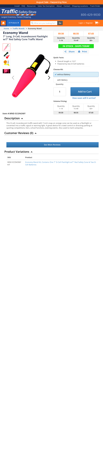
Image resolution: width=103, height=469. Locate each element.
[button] (49, 78)
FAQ (23, 6)
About (59, 6)
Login (81, 23)
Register (89, 23)
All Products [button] (13, 23)
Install (17, 6)
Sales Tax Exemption (46, 6)
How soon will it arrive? (84, 98)
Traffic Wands (18, 28)
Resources (31, 6)
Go (60, 23)
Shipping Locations (80, 6)
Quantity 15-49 (76, 39)
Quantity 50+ (91, 39)
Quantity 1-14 (61, 39)
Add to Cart (85, 91)
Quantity (59, 84)
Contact (67, 6)
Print (84, 51)
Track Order (95, 6)
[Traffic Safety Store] (18, 12)
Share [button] (71, 51)
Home (6, 28)
